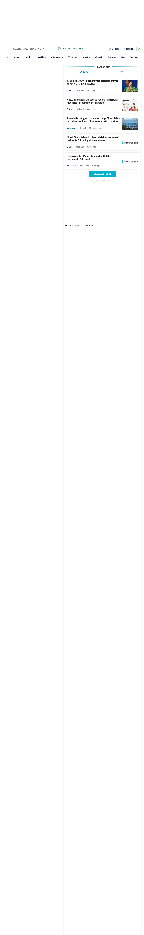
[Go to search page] (10, 49)
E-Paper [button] (115, 49)
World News (73, 57)
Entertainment (57, 57)
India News (41, 57)
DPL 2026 (99, 57)
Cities (122, 57)
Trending (112, 57)
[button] (5, 49)
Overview (84, 72)
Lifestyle (86, 57)
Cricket (29, 57)
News (121, 72)
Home (6, 57)
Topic (77, 226)
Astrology (134, 57)
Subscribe (128, 49)
